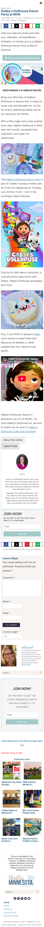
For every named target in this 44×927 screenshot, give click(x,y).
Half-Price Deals (11, 916)
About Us (8, 909)
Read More (26, 665)
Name (7, 601)
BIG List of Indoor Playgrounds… (31, 811)
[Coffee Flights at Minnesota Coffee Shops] (11, 799)
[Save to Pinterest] (27, 25)
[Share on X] (16, 25)
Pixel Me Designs (34, 925)
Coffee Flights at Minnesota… (9, 811)
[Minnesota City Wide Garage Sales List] (11, 771)
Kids (23, 549)
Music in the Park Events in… (10, 839)
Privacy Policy (10, 912)
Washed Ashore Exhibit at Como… (31, 839)
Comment (9, 577)
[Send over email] (38, 25)
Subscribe (22, 534)
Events (18, 549)
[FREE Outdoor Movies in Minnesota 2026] (33, 771)
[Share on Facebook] (6, 25)
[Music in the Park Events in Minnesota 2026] (11, 827)
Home (3, 8)
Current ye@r (11, 631)
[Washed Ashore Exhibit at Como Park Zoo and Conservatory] (33, 827)
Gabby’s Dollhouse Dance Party (23, 179)
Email (6, 613)
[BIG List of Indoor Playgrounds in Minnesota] (33, 799)
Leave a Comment (19, 20)
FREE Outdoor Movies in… (29, 783)
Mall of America (33, 549)
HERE (37, 334)
